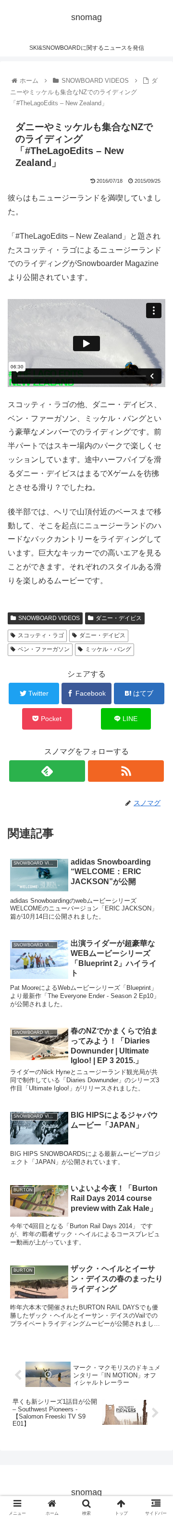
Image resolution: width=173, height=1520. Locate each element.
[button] (154, 1053)
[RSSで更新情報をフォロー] (125, 771)
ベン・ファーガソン (44, 649)
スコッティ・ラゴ (41, 635)
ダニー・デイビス (119, 618)
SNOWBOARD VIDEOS (49, 618)
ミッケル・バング (108, 649)
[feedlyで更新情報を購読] (47, 771)
